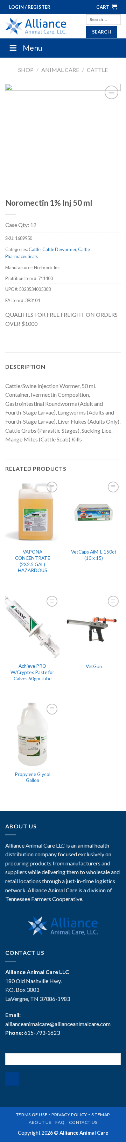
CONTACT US (83, 1122)
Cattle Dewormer (59, 249)
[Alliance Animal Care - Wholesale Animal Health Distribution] (40, 26)
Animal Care (60, 69)
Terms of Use (31, 1114)
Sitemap (100, 1114)
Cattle (97, 69)
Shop (26, 69)
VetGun (94, 666)
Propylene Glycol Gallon (32, 777)
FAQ (59, 1122)
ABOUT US (40, 1122)
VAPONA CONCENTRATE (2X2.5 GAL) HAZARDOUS (32, 561)
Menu (32, 47)
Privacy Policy (69, 1114)
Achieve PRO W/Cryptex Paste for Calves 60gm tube (32, 672)
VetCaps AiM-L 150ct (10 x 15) (94, 555)
